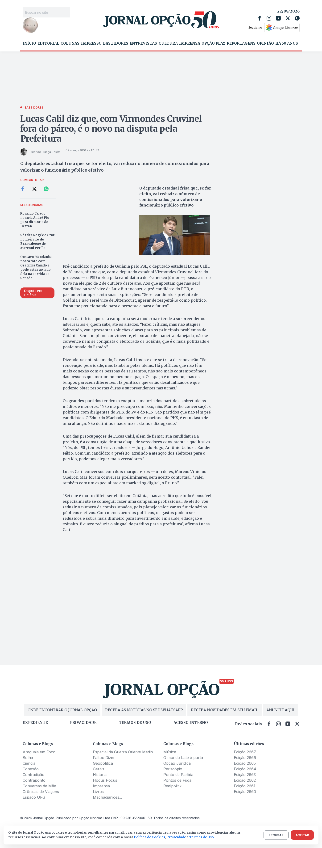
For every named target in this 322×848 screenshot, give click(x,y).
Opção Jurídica (177, 763)
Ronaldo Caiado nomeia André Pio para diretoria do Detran (34, 219)
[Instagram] (269, 18)
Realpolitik (172, 786)
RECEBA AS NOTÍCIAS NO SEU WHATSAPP (144, 710)
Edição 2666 (245, 757)
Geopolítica (103, 763)
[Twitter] (287, 18)
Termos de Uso (201, 837)
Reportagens (241, 43)
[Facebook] (259, 18)
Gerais (98, 769)
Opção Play (213, 43)
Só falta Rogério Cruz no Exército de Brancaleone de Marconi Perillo (37, 241)
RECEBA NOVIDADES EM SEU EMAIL (224, 710)
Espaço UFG (34, 797)
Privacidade (83, 723)
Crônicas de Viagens (41, 791)
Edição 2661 (244, 786)
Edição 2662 (245, 780)
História (100, 774)
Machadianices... (107, 797)
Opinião (265, 43)
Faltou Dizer (104, 757)
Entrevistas (143, 43)
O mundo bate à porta (183, 757)
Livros (98, 791)
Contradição (33, 774)
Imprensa (189, 43)
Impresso (91, 43)
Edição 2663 (245, 774)
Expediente (35, 723)
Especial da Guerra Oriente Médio (123, 752)
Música (169, 752)
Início (29, 43)
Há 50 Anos (286, 43)
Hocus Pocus (105, 780)
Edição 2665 (245, 763)
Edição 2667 (245, 752)
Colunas (70, 43)
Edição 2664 (245, 769)
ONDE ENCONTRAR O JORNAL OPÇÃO (62, 710)
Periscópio (172, 769)
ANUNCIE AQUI (280, 710)
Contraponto (34, 780)
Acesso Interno (190, 723)
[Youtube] (278, 18)
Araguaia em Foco (39, 752)
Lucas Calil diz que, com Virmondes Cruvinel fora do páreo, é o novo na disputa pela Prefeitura (111, 129)
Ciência (29, 763)
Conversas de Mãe (39, 786)
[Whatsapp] (297, 18)
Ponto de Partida (178, 774)
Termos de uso (135, 723)
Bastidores (115, 43)
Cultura (168, 43)
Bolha (28, 757)
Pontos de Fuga (177, 780)
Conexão (31, 769)
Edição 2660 (245, 791)
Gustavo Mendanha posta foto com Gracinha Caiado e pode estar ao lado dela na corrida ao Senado (36, 267)
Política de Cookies (149, 837)
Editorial (48, 43)
